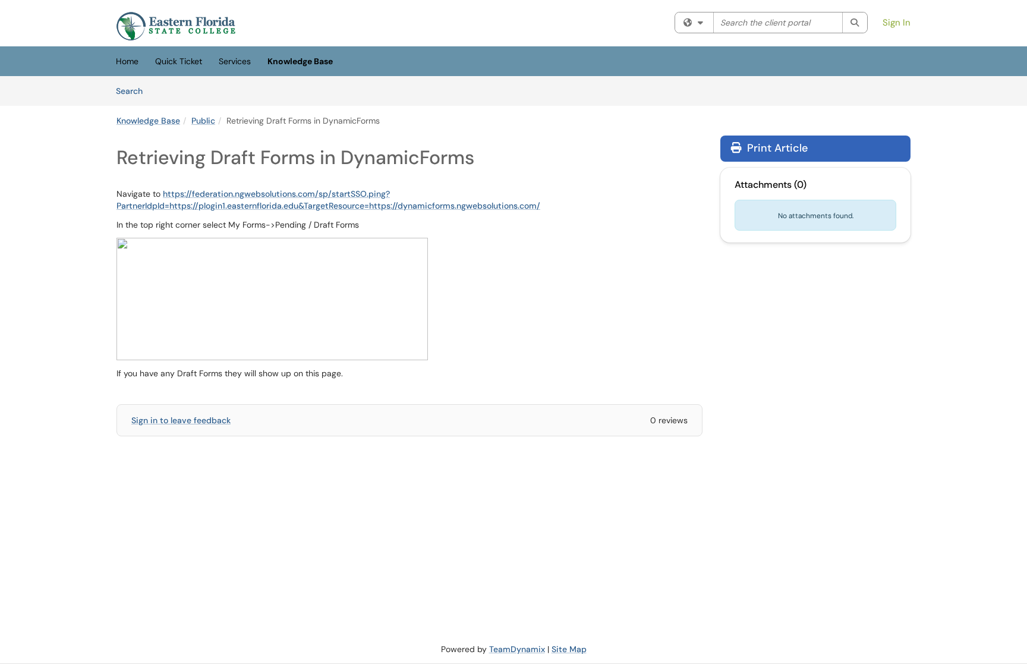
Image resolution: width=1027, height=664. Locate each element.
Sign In (897, 23)
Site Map (569, 649)
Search (133, 90)
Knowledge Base (300, 61)
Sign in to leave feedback (181, 420)
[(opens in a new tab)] (175, 26)
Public (203, 120)
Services (235, 61)
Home (127, 61)
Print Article (776, 148)
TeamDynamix (517, 649)
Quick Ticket (178, 61)
